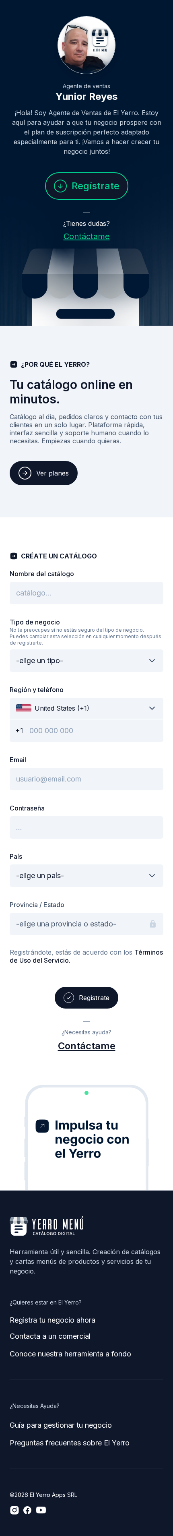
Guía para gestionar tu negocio (61, 1425)
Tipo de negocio (35, 622)
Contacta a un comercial (50, 1336)
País (16, 856)
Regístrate (95, 186)
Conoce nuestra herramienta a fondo (70, 1354)
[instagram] (14, 1510)
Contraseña (27, 808)
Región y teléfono (37, 690)
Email (18, 760)
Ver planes (52, 473)
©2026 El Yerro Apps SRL (43, 1494)
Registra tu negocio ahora (52, 1320)
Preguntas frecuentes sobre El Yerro (70, 1443)
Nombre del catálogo (42, 574)
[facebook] (27, 1510)
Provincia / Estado (37, 905)
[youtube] (41, 1510)
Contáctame (87, 236)
